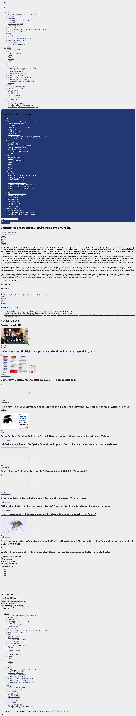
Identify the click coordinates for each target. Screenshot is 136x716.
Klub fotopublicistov (15, 72)
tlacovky (45, 295)
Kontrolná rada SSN (15, 26)
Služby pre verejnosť (12, 101)
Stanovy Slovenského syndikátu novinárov (23, 14)
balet (6, 295)
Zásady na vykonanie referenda (19, 31)
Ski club (11, 83)
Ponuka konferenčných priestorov (21, 105)
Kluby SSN (12, 22)
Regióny (7, 48)
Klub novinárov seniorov (17, 75)
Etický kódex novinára (16, 16)
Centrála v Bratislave (15, 88)
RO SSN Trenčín (14, 96)
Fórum (10, 46)
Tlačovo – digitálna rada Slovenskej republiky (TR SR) (27, 29)
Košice (10, 51)
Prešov (10, 57)
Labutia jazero (22, 295)
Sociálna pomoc (14, 27)
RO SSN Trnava (14, 97)
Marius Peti (70, 258)
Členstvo (7, 33)
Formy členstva (14, 35)
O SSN (6, 13)
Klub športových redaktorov (18, 79)
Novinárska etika (14, 18)
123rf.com (66, 711)
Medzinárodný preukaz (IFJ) (18, 44)
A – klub (11, 66)
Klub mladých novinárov (17, 74)
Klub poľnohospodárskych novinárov (21, 77)
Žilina (10, 62)
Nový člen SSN (13, 37)
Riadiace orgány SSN (15, 24)
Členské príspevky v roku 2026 (19, 38)
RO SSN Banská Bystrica (17, 86)
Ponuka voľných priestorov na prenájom (23, 107)
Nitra (10, 55)
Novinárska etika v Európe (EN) (19, 20)
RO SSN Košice (13, 90)
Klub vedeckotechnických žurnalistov (22, 81)
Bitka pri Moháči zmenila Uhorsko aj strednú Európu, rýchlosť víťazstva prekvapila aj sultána (38, 311)
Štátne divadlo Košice (35, 295)
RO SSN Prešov (14, 94)
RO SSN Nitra (13, 92)
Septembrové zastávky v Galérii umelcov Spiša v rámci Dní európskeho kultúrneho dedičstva (38, 313)
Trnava (10, 61)
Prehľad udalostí (18, 53)
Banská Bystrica (14, 50)
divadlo (10, 295)
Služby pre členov (15, 42)
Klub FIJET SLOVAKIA (16, 70)
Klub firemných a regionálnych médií (22, 68)
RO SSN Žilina (13, 99)
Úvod (6, 11)
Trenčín (11, 59)
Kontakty (7, 85)
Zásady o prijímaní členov (17, 40)
